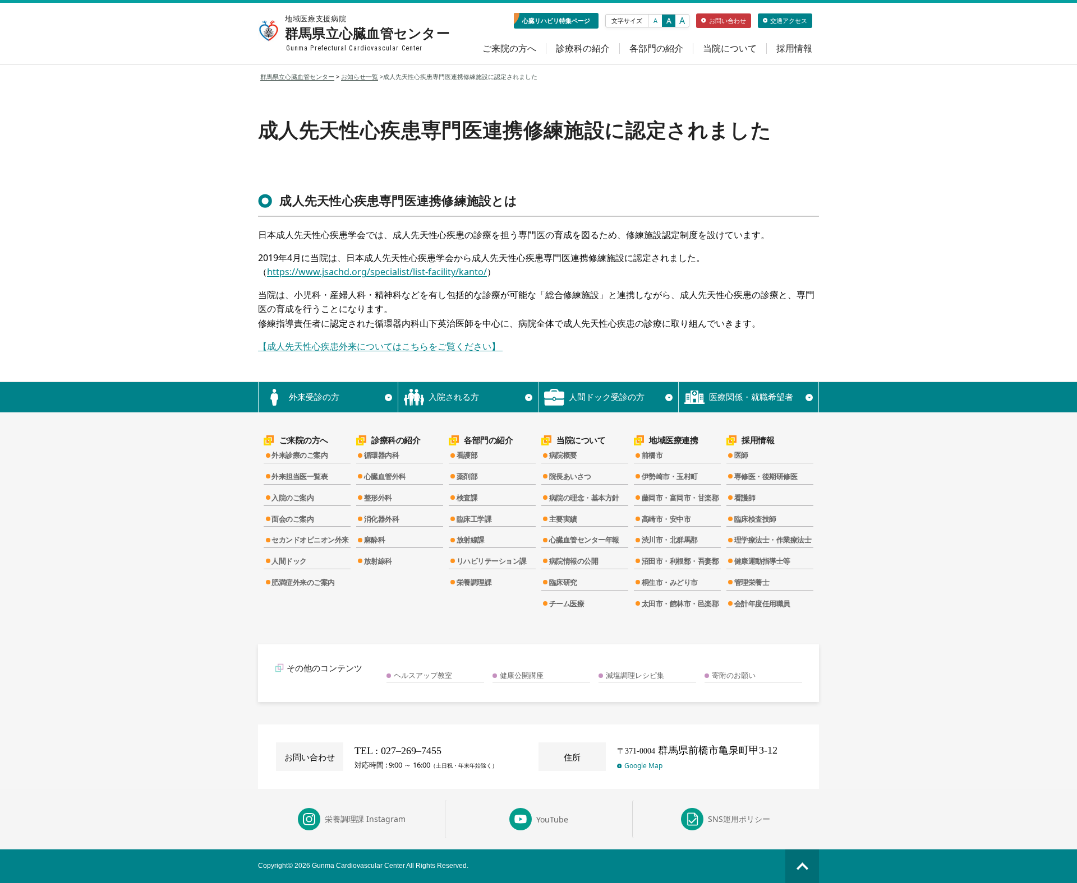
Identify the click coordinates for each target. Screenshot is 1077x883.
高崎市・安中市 (666, 519)
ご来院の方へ (509, 48)
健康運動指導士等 (762, 561)
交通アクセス (788, 20)
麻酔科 (374, 540)
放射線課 (471, 540)
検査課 (467, 497)
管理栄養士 (752, 582)
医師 (741, 455)
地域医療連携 (673, 440)
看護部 (467, 455)
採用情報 (794, 48)
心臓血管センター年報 (584, 540)
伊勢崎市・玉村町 (670, 476)
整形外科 (378, 497)
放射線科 (378, 561)
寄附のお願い (734, 675)
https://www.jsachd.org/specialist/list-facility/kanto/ (377, 272)
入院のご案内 (292, 497)
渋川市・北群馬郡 (670, 540)
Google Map (643, 765)
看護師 (745, 497)
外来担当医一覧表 (299, 476)
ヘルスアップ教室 (423, 675)
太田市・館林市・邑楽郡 (680, 603)
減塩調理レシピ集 (635, 675)
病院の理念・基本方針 (584, 497)
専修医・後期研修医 (766, 476)
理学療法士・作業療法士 (773, 540)
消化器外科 (381, 519)
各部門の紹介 (656, 48)
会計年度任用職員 (762, 603)
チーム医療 (566, 603)
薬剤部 (467, 476)
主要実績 (563, 519)
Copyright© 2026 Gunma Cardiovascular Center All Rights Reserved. (363, 866)
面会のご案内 (292, 519)
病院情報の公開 (574, 561)
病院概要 (563, 455)
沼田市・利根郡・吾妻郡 (680, 561)
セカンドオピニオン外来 (310, 540)
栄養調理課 (474, 582)
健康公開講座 (522, 675)
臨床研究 (563, 582)
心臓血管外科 (385, 476)
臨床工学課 (474, 519)
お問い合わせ (727, 20)
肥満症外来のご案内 (303, 582)
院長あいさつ (570, 476)
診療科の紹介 (583, 48)
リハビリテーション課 (492, 561)
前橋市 (652, 455)
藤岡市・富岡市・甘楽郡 (680, 497)
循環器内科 (381, 455)
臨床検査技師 (755, 519)
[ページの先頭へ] (802, 866)
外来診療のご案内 (299, 455)
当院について (730, 48)
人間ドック (289, 561)
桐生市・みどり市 (670, 582)
